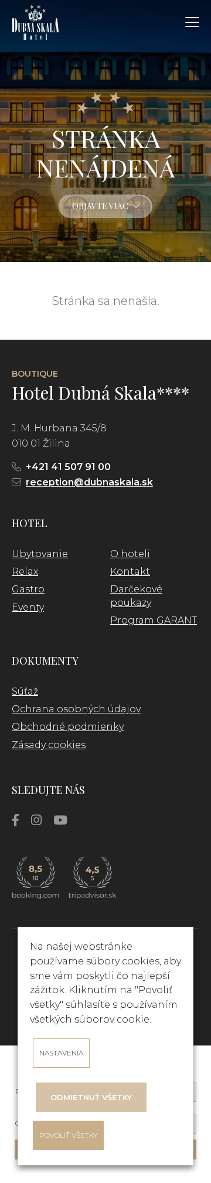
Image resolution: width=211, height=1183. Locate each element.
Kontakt (130, 571)
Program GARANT (153, 620)
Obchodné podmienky (68, 726)
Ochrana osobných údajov (76, 709)
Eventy (28, 607)
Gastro (28, 589)
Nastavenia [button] (61, 1052)
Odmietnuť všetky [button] (91, 1097)
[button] (192, 22)
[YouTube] (60, 820)
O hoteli (130, 553)
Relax (25, 571)
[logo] (35, 22)
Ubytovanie (40, 553)
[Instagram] (36, 820)
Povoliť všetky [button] (68, 1135)
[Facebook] (15, 820)
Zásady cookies (49, 744)
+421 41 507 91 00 (68, 466)
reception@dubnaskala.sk (89, 482)
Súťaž (25, 691)
